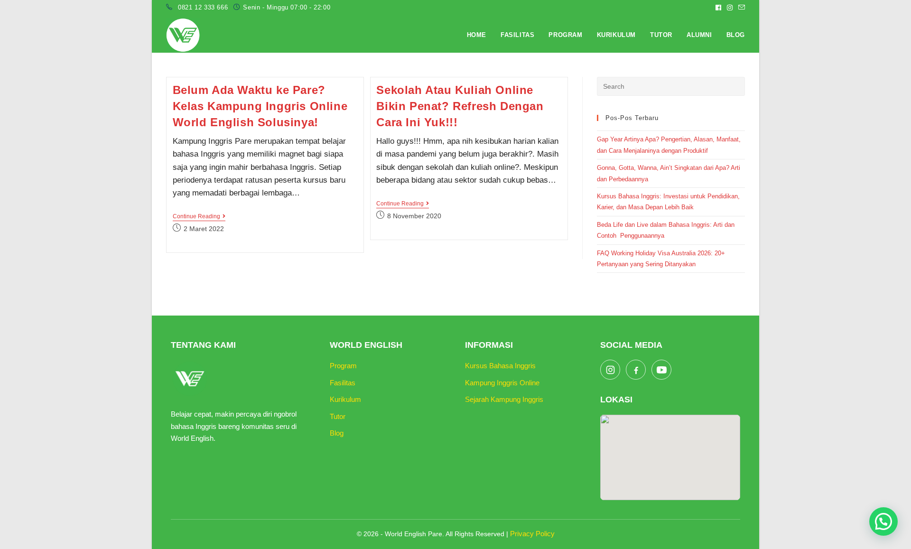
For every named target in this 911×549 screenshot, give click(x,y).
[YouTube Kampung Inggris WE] (661, 370)
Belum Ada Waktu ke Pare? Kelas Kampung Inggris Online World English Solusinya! (260, 106)
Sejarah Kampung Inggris (504, 399)
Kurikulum (345, 399)
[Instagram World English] (610, 370)
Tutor (337, 416)
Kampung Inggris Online (502, 383)
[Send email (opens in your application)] (740, 7)
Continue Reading (199, 217)
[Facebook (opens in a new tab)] (718, 7)
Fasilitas (342, 383)
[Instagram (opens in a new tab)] (729, 7)
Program (343, 366)
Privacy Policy (532, 534)
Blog (337, 433)
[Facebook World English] (636, 370)
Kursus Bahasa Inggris (500, 366)
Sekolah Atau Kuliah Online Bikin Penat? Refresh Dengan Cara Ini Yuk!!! (459, 106)
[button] (883, 521)
